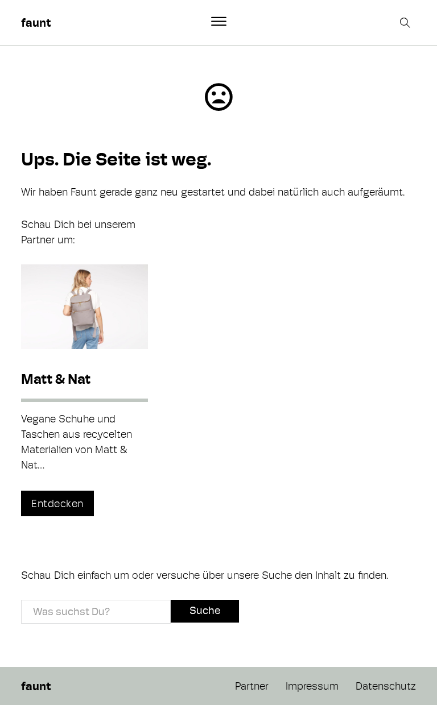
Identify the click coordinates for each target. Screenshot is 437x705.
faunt (36, 23)
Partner (252, 686)
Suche (204, 610)
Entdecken (57, 503)
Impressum (312, 686)
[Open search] (406, 22)
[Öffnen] (218, 21)
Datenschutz (386, 686)
